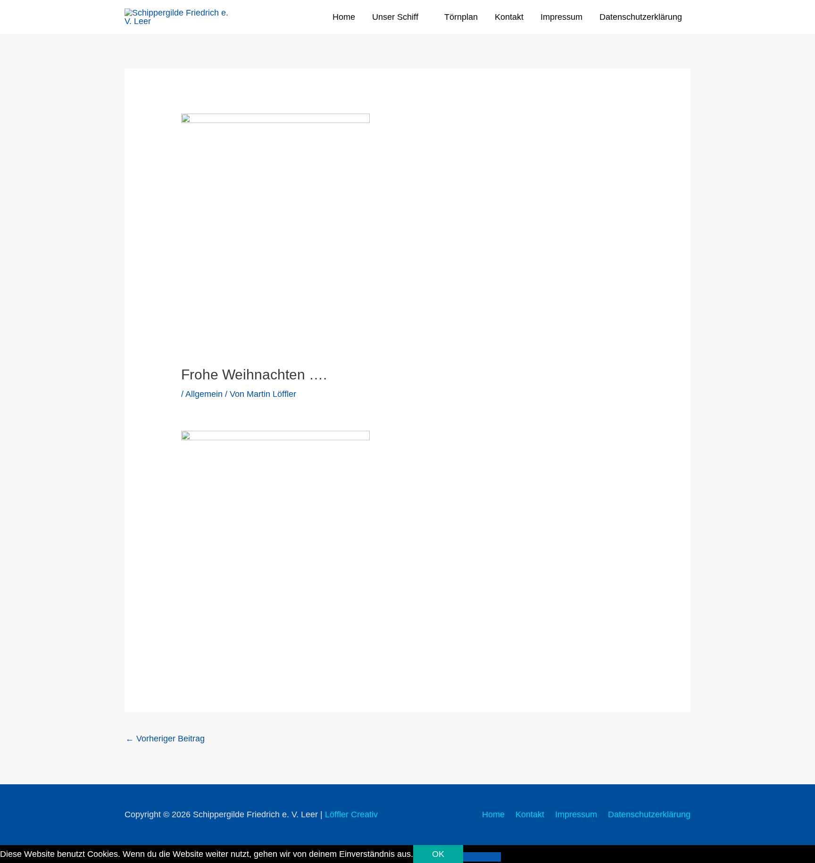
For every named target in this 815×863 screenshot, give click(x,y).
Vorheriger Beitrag (165, 738)
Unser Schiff (395, 17)
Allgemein (204, 394)
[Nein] (482, 857)
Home (344, 17)
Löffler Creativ (351, 814)
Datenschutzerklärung (640, 17)
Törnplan (461, 17)
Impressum (561, 17)
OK (438, 854)
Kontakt (509, 17)
